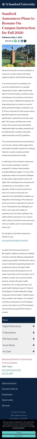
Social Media (9, 345)
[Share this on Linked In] (21, 41)
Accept (18, 433)
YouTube (7, 351)
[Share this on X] (25, 41)
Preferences (19, 436)
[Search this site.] (6, 4)
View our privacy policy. (23, 427)
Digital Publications (12, 326)
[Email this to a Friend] (15, 41)
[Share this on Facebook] (18, 41)
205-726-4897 (7, 373)
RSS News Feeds (10, 338)
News (5, 319)
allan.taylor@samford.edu (11, 370)
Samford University (18, 412)
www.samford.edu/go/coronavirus (15, 240)
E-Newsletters (9, 332)
